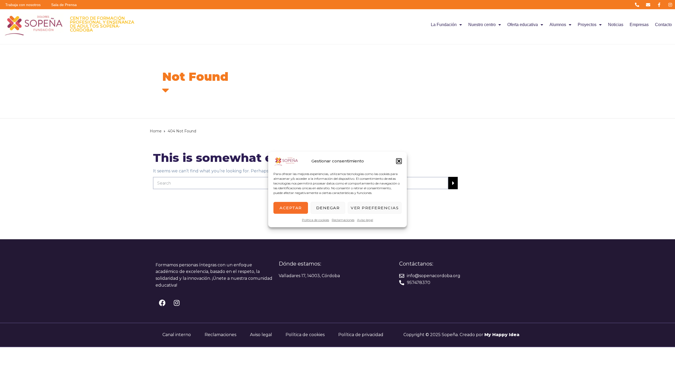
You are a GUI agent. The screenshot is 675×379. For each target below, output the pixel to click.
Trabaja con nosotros (23, 5)
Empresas (639, 24)
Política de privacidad (360, 334)
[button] (399, 161)
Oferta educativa (522, 24)
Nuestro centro (482, 24)
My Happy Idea (501, 334)
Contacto (663, 24)
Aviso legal (365, 220)
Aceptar (290, 207)
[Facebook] (162, 303)
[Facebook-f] (659, 4)
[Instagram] (670, 4)
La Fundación (444, 24)
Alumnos (557, 24)
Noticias (615, 24)
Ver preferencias (375, 207)
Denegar (328, 207)
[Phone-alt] (637, 4)
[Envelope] (648, 4)
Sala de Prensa (64, 5)
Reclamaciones (343, 220)
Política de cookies (315, 220)
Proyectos (587, 24)
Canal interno (176, 334)
